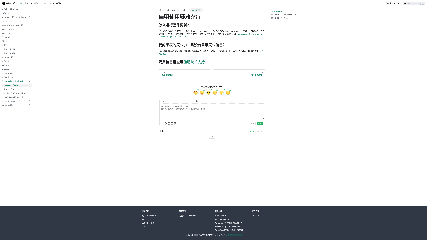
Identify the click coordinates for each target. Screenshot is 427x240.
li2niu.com (219, 216)
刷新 (211, 137)
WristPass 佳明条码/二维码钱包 (228, 230)
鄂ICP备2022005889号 (235, 235)
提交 (259, 123)
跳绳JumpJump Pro (150, 216)
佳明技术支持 (194, 61)
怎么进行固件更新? (277, 11)
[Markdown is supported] (162, 123)
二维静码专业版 (148, 223)
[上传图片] (171, 123)
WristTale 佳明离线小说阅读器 (227, 223)
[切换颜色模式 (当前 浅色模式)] (398, 3)
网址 (232, 101)
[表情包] (168, 123)
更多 (143, 226)
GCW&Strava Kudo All (224, 219)
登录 (252, 123)
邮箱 (197, 101)
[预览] (175, 123)
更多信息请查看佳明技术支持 (280, 18)
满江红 (144, 219)
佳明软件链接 (55, 3)
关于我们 (34, 3)
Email (254, 216)
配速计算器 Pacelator (187, 216)
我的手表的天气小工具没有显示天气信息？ (284, 15)
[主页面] (161, 10)
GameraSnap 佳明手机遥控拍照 (228, 226)
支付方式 (44, 3)
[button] (16, 17)
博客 (26, 3)
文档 (20, 3)
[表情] (165, 123)
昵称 (163, 101)
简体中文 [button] (389, 3)
